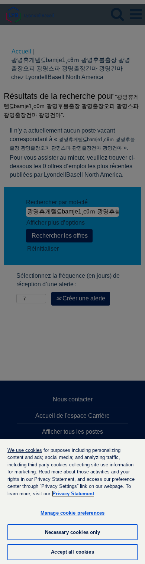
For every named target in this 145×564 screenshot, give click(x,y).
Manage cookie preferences (72, 513)
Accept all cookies (72, 552)
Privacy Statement (73, 493)
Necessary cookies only (72, 532)
